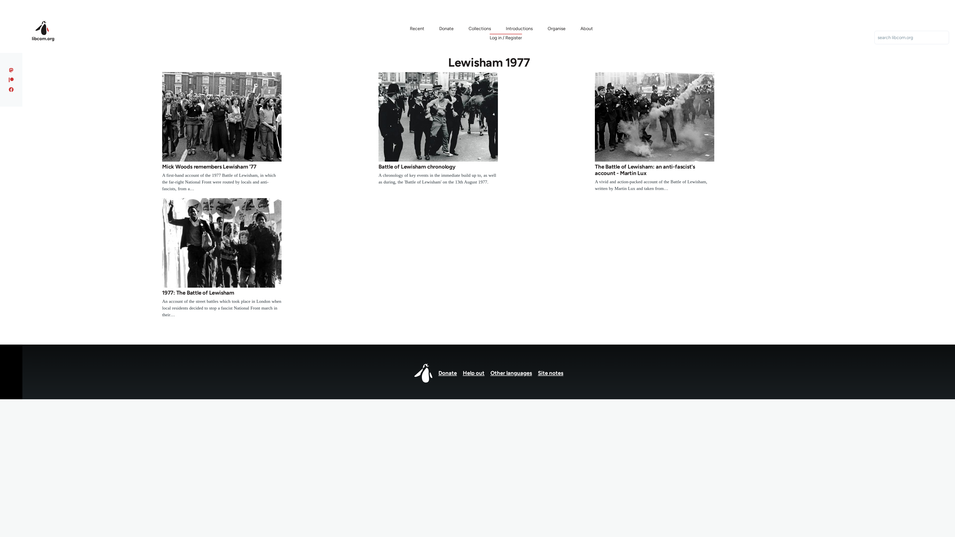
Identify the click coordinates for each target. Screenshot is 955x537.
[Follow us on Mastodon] (11, 70)
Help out (473, 373)
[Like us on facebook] (11, 89)
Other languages (511, 373)
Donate (447, 373)
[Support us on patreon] (11, 80)
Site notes (550, 373)
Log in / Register (506, 38)
